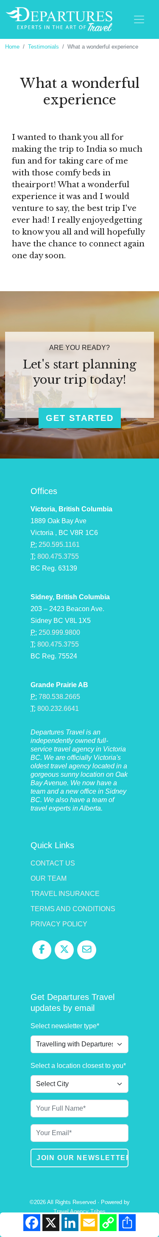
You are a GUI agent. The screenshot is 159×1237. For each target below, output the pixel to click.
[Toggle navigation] (139, 19)
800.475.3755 (58, 556)
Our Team (49, 878)
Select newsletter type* (65, 1025)
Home (12, 47)
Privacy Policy (59, 924)
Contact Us (53, 863)
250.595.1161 (59, 544)
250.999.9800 (59, 632)
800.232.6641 (58, 708)
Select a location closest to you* (78, 1065)
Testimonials (43, 47)
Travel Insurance (65, 893)
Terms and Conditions (73, 908)
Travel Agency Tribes (79, 1211)
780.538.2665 (59, 696)
